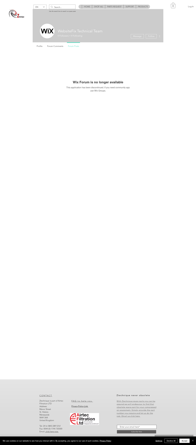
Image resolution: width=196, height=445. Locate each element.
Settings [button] (158, 440)
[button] (173, 5)
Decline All (171, 440)
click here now (52, 431)
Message (137, 36)
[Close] (192, 441)
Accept (184, 440)
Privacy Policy (105, 440)
